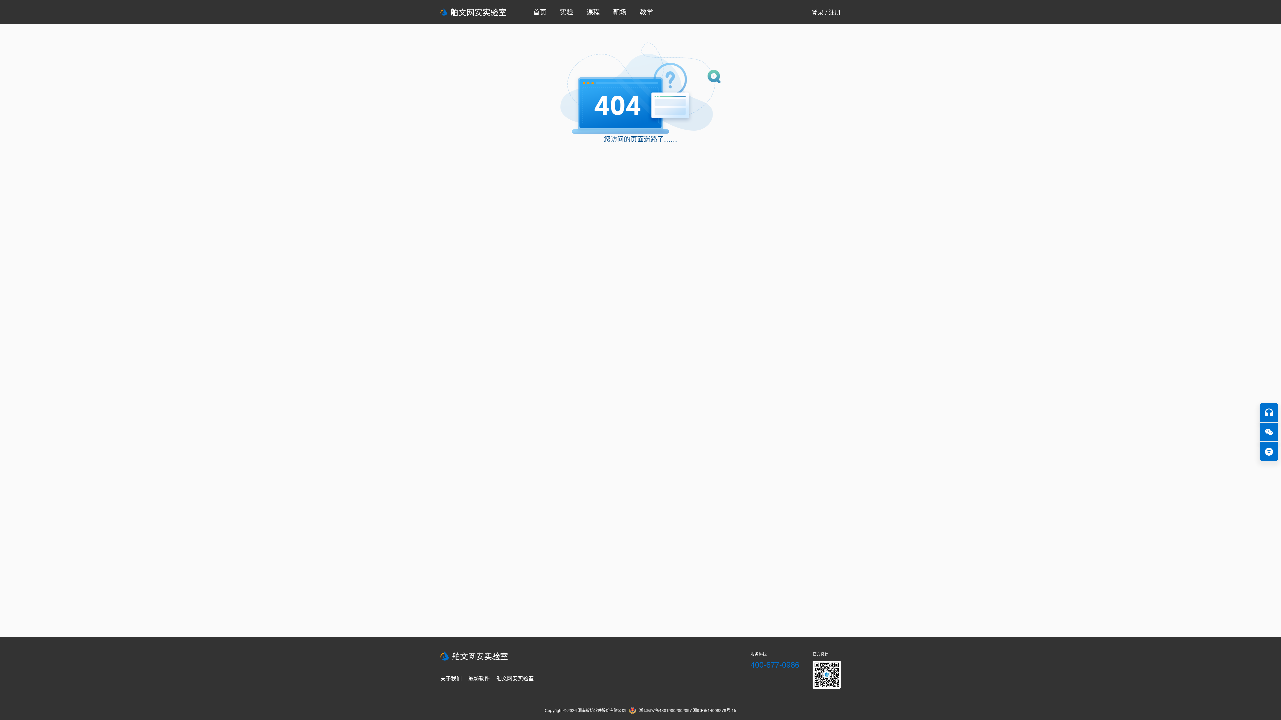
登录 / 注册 (826, 12)
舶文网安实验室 (478, 12)
